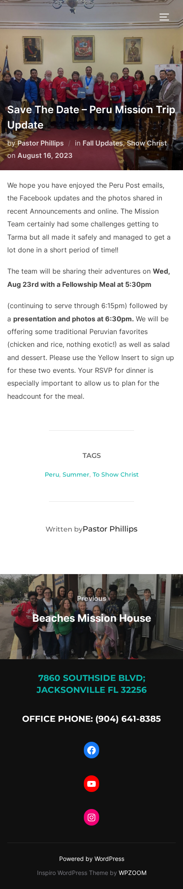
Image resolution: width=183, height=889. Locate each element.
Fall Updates (103, 143)
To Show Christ (116, 474)
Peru (52, 474)
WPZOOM (132, 872)
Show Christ (147, 143)
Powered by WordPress (91, 858)
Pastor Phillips (40, 143)
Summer (76, 474)
